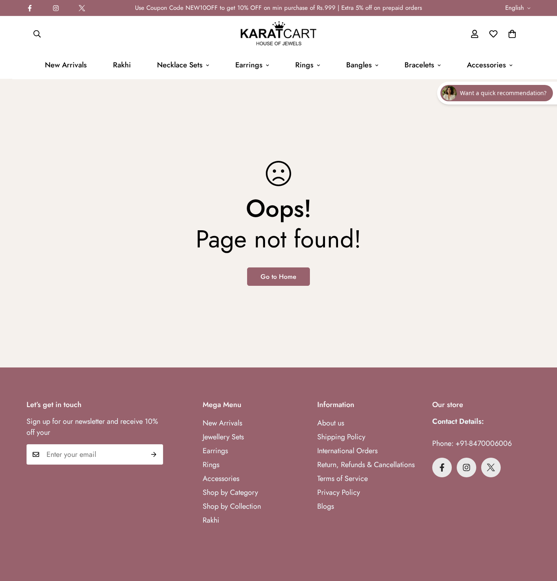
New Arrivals (66, 65)
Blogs (325, 506)
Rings (304, 65)
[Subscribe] (154, 454)
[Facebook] (30, 8)
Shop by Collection (232, 506)
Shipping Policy (341, 437)
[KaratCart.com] (278, 33)
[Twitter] (82, 8)
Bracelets (419, 65)
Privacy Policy (338, 492)
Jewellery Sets (223, 437)
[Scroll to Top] (541, 536)
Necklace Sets (180, 65)
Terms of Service (342, 478)
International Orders (347, 450)
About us (330, 423)
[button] (512, 33)
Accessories (486, 65)
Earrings (249, 65)
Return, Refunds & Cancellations (366, 464)
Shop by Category (230, 492)
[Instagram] (56, 8)
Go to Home (278, 276)
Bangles (359, 65)
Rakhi (122, 65)
